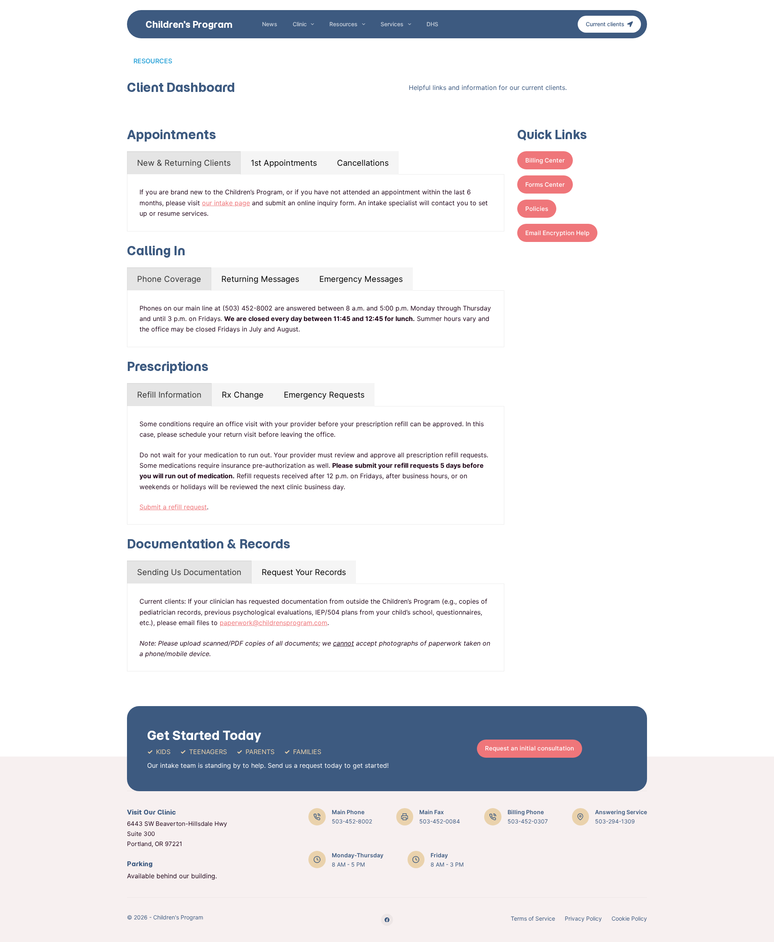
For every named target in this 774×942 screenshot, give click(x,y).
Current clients (605, 24)
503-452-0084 (439, 821)
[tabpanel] (315, 203)
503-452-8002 (352, 821)
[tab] (184, 163)
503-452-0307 (528, 821)
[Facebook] (387, 920)
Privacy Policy (583, 918)
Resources (343, 24)
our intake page (226, 203)
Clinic (300, 24)
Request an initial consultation (529, 748)
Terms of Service (533, 918)
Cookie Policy (629, 918)
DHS (432, 24)
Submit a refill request (173, 507)
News (269, 24)
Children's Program (189, 24)
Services (392, 24)
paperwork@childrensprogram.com (273, 623)
